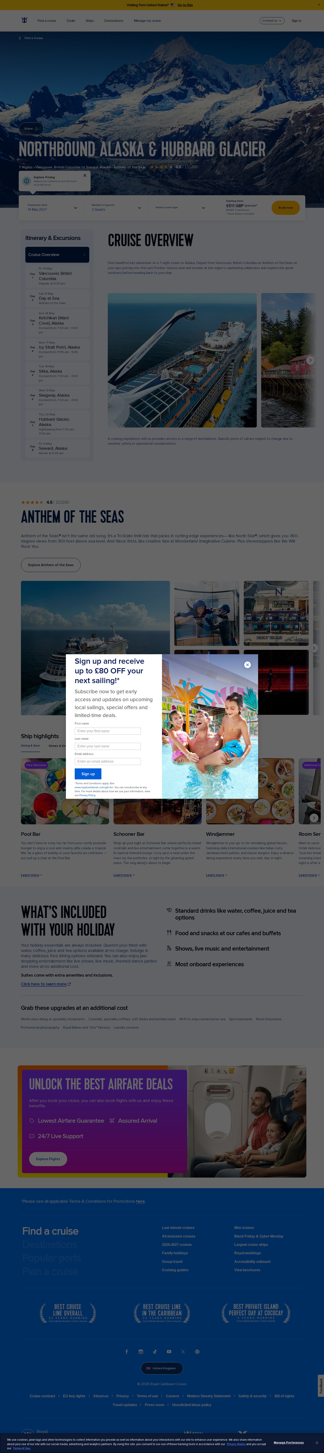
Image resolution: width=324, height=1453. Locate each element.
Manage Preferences (289, 1442)
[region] (162, 1443)
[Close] (317, 1442)
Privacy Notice (236, 1444)
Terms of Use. (22, 1448)
